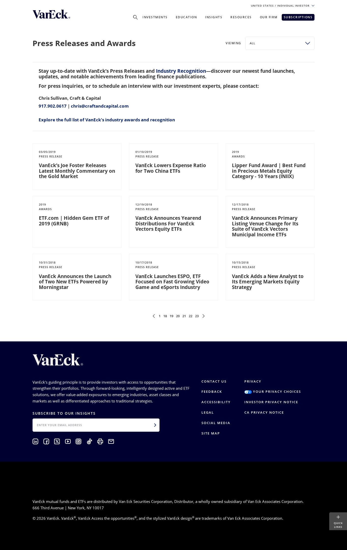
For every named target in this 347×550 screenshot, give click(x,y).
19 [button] (171, 316)
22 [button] (190, 316)
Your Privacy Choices (276, 391)
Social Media (215, 423)
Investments (155, 17)
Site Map (210, 433)
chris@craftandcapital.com (100, 106)
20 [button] (178, 316)
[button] (154, 316)
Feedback (211, 391)
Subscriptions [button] (298, 17)
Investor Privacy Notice (271, 402)
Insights (213, 17)
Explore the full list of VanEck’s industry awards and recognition (107, 120)
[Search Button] (135, 17)
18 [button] (165, 316)
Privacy (252, 381)
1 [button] (160, 316)
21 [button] (184, 316)
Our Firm (269, 17)
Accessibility (216, 402)
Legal (207, 412)
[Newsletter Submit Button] (155, 425)
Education (186, 17)
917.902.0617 (53, 106)
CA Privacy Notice (264, 412)
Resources (241, 17)
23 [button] (197, 316)
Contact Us (214, 381)
